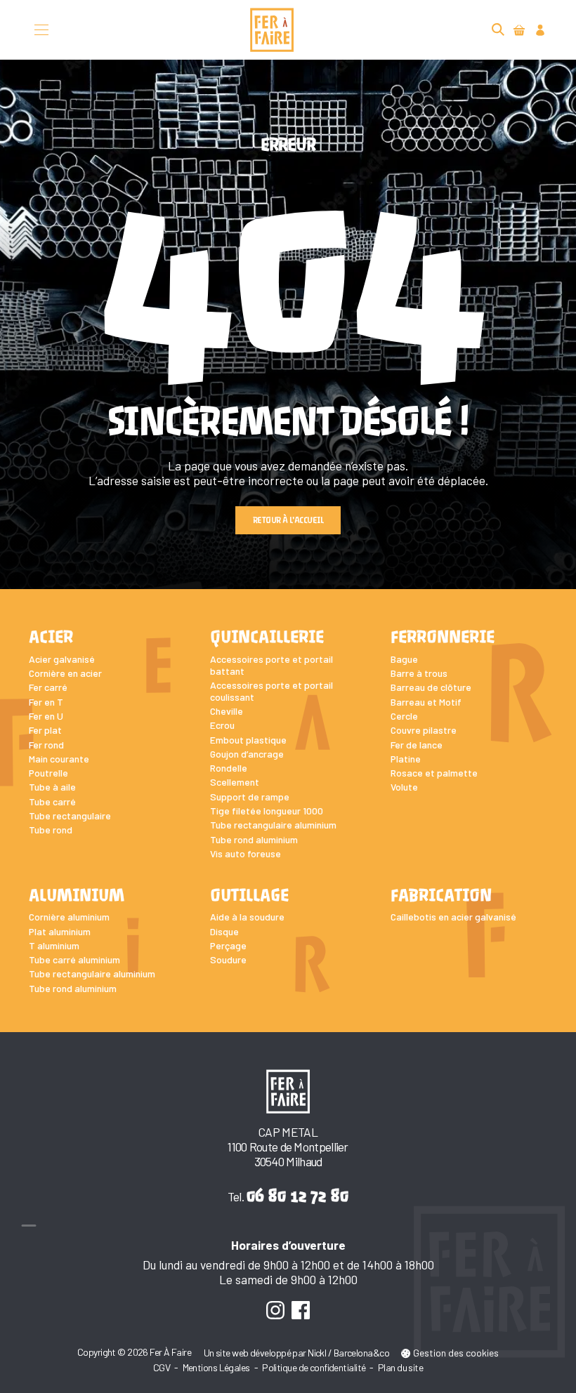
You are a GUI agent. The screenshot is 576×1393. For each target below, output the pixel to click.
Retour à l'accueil (288, 520)
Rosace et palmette (434, 773)
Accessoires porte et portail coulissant (271, 691)
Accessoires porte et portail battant (271, 665)
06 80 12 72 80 (297, 1195)
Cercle (404, 716)
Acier (51, 637)
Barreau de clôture (431, 687)
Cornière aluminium (69, 917)
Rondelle (228, 768)
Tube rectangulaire (70, 815)
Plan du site (400, 1367)
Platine (406, 759)
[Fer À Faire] (272, 30)
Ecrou (222, 725)
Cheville (226, 711)
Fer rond (46, 745)
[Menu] (42, 30)
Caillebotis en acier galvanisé (453, 917)
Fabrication (441, 895)
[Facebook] (301, 1310)
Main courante (59, 759)
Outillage (249, 895)
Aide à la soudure (247, 917)
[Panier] (518, 30)
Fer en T (46, 702)
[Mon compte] (539, 30)
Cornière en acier (65, 673)
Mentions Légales (216, 1367)
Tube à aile (52, 787)
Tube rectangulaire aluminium (273, 825)
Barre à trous (419, 673)
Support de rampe (249, 797)
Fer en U (46, 716)
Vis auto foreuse (245, 853)
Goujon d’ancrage (247, 754)
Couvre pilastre (424, 730)
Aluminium (76, 895)
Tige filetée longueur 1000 (266, 811)
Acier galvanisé (62, 659)
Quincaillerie (267, 637)
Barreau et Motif (426, 702)
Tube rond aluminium (254, 839)
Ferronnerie (443, 637)
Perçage (228, 945)
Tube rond (50, 830)
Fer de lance (417, 745)
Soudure (228, 959)
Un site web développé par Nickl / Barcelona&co (296, 1353)
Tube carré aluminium (74, 959)
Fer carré (48, 687)
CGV (161, 1367)
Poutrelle (48, 773)
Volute (404, 787)
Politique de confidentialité (313, 1367)
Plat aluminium (60, 931)
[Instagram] (275, 1310)
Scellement (234, 782)
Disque (224, 931)
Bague (404, 659)
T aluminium (54, 945)
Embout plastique (248, 740)
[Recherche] (498, 30)
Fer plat (45, 730)
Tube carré (52, 801)
